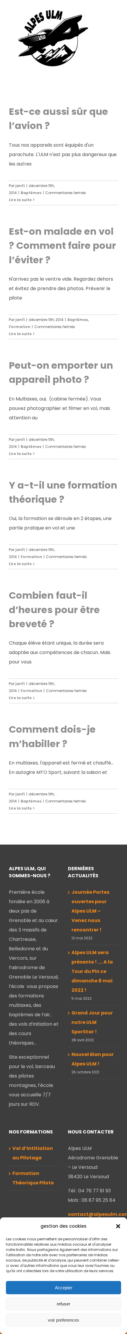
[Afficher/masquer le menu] (114, 42)
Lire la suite (20, 199)
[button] (118, 1226)
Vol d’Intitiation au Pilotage (32, 1153)
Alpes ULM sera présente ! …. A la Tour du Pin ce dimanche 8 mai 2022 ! (92, 971)
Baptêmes (31, 192)
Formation (19, 326)
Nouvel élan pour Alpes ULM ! (92, 1059)
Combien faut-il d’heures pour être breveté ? (54, 609)
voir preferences (63, 1320)
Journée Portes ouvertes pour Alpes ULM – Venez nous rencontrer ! (90, 911)
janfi (20, 185)
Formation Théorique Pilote (33, 1178)
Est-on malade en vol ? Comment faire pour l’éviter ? (62, 246)
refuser (63, 1303)
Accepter (63, 1287)
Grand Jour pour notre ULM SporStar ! (92, 1022)
